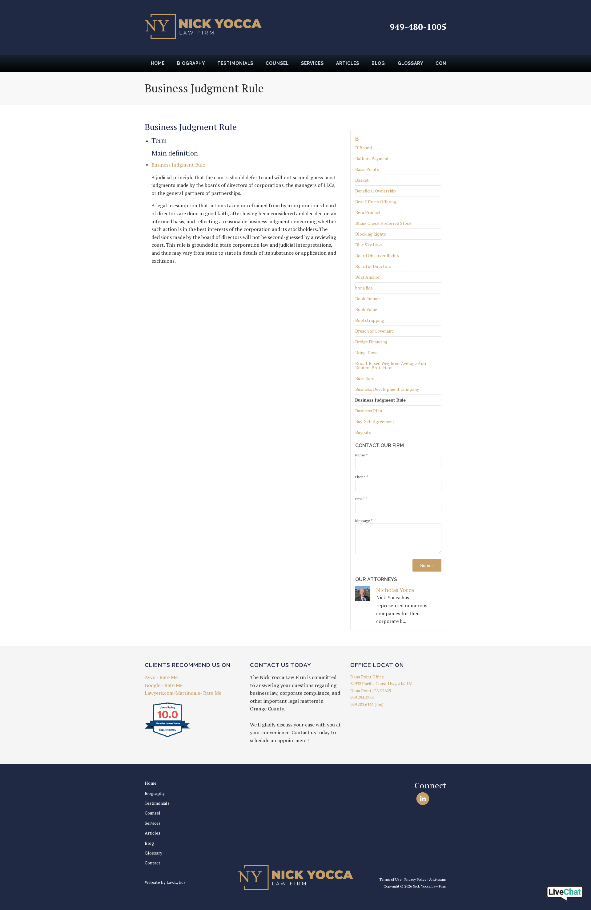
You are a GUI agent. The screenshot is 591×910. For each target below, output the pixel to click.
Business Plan (368, 411)
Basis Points (367, 169)
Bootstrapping (369, 320)
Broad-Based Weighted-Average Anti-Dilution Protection (391, 365)
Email (361, 498)
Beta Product (368, 212)
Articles (347, 63)
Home (158, 63)
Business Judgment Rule (380, 400)
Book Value (366, 309)
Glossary (410, 63)
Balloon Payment (372, 158)
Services (312, 63)
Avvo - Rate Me (161, 677)
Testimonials (235, 63)
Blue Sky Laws (369, 245)
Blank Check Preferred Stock (383, 223)
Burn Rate (364, 378)
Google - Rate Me (164, 685)
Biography (191, 63)
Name (361, 455)
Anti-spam (437, 879)
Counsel (277, 63)
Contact (152, 863)
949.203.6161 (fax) (367, 704)
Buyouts (363, 432)
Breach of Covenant (374, 331)
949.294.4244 (362, 697)
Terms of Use (390, 879)
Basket (362, 180)
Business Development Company (387, 389)
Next (453, 65)
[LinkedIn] (423, 798)
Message (364, 520)
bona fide (364, 288)
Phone (361, 477)
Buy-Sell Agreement (374, 421)
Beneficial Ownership (375, 191)
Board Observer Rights (377, 255)
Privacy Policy (415, 879)
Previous (137, 65)
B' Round (363, 148)
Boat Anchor (367, 277)
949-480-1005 (418, 26)
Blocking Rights (370, 234)
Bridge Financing (371, 342)
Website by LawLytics (165, 882)
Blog (378, 63)
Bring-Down (367, 352)
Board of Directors (373, 266)
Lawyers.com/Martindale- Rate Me (183, 693)
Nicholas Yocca (395, 589)
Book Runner (367, 298)
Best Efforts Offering (375, 201)
